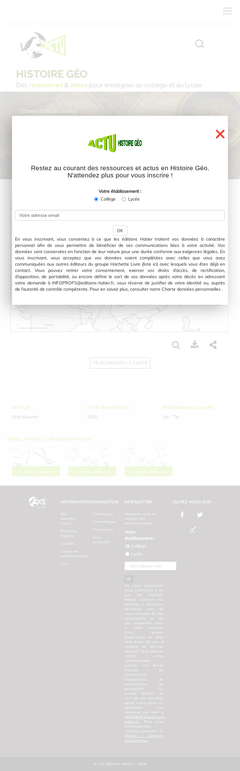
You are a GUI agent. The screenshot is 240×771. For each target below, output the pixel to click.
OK (120, 230)
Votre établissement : (120, 191)
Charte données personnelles (191, 289)
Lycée (134, 199)
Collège (108, 199)
